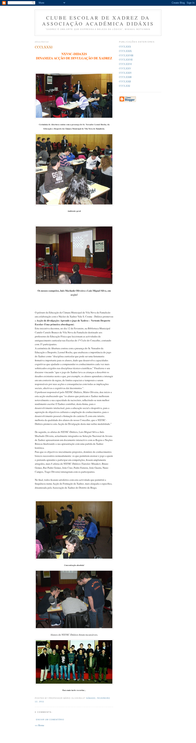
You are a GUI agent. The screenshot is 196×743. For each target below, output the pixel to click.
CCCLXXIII (125, 77)
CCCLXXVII (125, 59)
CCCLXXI (124, 85)
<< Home (39, 725)
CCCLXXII (125, 81)
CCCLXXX (125, 46)
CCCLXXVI (125, 64)
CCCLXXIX (125, 51)
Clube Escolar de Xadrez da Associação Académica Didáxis (98, 20)
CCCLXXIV (125, 72)
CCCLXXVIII (126, 55)
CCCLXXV (125, 68)
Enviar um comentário (50, 719)
